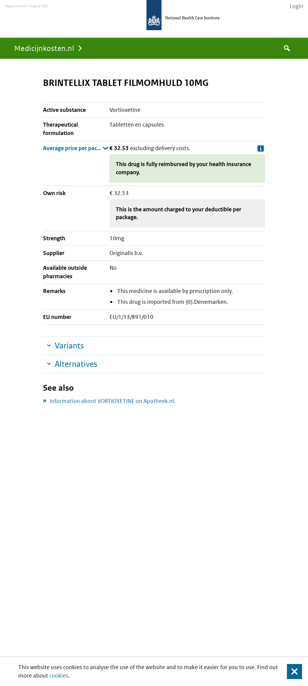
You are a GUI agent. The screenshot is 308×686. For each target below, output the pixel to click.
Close (291, 671)
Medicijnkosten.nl (44, 48)
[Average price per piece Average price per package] (75, 148)
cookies (58, 675)
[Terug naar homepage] (154, 15)
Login (296, 6)
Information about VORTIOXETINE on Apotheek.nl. (113, 401)
